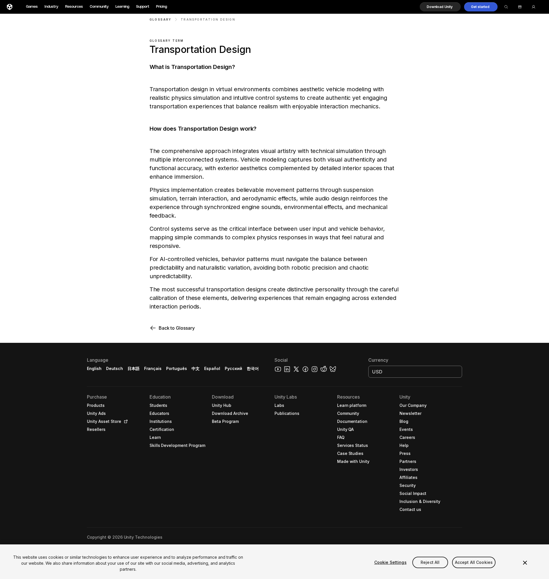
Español (212, 368)
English (94, 368)
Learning (122, 6)
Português (176, 368)
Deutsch (114, 368)
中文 (196, 368)
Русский (233, 368)
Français (153, 368)
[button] (440, 6)
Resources (74, 6)
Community (99, 6)
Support (142, 6)
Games (32, 6)
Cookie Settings (390, 562)
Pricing (161, 6)
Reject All (430, 562)
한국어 (253, 368)
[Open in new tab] (124, 421)
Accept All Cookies (474, 562)
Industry (51, 6)
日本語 (134, 368)
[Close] (525, 562)
